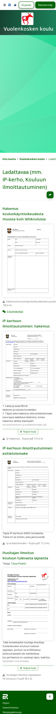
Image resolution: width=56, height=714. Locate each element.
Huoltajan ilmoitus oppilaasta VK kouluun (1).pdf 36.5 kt (21, 677)
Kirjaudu (26, 5)
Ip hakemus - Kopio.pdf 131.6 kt (24, 438)
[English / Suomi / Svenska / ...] (14, 5)
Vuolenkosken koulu (32, 159)
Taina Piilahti (18, 563)
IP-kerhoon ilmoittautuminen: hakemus (26, 323)
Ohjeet (5, 702)
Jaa (50, 194)
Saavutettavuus (10, 707)
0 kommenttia (15, 311)
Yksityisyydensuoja (12, 712)
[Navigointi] (4, 5)
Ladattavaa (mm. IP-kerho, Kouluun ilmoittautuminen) (24, 179)
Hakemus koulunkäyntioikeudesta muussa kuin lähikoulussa (24, 213)
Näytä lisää (29, 431)
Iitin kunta (9, 159)
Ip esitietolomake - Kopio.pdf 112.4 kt (27, 543)
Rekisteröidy (45, 5)
